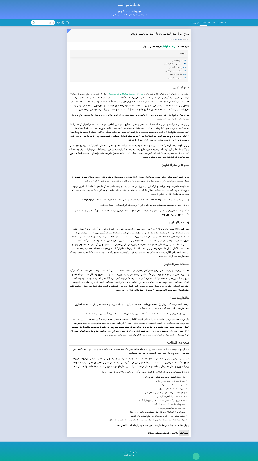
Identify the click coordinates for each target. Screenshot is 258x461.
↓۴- (184, 71)
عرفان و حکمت (133, 451)
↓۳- (184, 67)
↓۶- (184, 78)
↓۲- (184, 64)
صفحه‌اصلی (221, 23)
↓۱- (185, 60)
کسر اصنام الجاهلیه (169, 46)
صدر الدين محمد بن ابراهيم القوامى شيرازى (125, 94)
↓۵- (184, 74)
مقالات (203, 23)
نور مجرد (123, 451)
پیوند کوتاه (184, 433)
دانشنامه (211, 23)
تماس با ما (195, 23)
